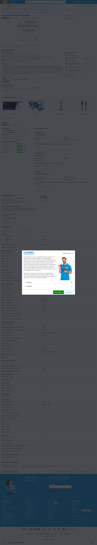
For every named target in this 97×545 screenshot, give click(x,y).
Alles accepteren (58, 292)
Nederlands (68, 253)
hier (33, 273)
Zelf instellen (69, 292)
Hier (24, 277)
